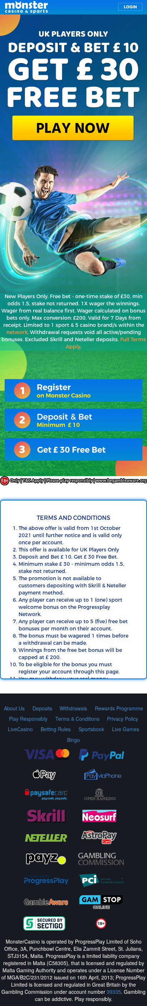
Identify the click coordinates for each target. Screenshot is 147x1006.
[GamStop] (101, 901)
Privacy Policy (122, 718)
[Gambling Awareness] (46, 901)
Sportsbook (91, 729)
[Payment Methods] (46, 753)
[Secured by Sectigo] (44, 922)
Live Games (125, 729)
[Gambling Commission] (101, 858)
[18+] (101, 922)
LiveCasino (20, 729)
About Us (14, 708)
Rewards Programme (119, 708)
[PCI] (101, 879)
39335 (114, 991)
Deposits (42, 708)
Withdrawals (73, 708)
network (16, 332)
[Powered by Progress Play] (46, 879)
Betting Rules (56, 729)
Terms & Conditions (77, 718)
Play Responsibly (28, 718)
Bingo (73, 739)
